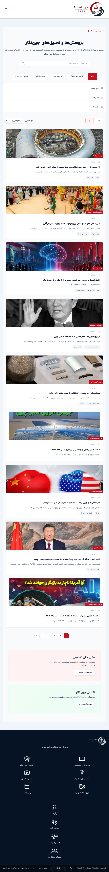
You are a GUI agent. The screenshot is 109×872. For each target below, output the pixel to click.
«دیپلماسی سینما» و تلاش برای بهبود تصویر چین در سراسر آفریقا (71, 223)
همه (92, 76)
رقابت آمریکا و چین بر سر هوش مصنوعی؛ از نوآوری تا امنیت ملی (71, 280)
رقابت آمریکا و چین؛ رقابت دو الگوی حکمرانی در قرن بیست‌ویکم (71, 503)
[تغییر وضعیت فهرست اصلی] (6, 9)
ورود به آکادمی (86, 704)
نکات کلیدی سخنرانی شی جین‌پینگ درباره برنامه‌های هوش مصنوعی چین (67, 559)
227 (43, 635)
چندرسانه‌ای (40, 76)
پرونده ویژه (57, 76)
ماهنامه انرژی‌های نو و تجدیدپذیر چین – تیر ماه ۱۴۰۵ (76, 450)
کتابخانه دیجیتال (21, 76)
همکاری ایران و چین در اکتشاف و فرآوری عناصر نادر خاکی (74, 393)
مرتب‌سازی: (28, 120)
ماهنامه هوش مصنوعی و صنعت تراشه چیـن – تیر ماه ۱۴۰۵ (73, 616)
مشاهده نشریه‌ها (85, 672)
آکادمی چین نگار (76, 76)
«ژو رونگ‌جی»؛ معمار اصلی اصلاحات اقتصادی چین (77, 337)
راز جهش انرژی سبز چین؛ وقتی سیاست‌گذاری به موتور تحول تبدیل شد (68, 167)
